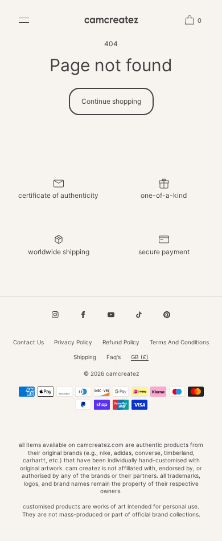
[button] (189, 20)
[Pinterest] (166, 314)
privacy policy (73, 342)
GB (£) (140, 356)
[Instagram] (55, 314)
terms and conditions (179, 342)
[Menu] (32, 20)
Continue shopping (111, 101)
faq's (113, 356)
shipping (84, 356)
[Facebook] (83, 314)
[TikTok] (138, 314)
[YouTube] (111, 314)
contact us (28, 342)
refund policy (120, 342)
